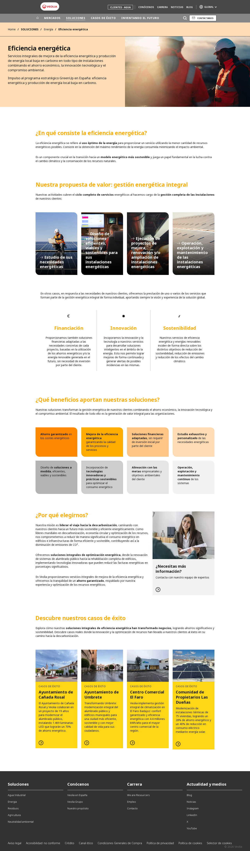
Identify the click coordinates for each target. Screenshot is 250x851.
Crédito (69, 843)
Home (12, 29)
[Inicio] (37, 18)
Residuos (13, 808)
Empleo (131, 801)
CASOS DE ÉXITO (103, 18)
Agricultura (14, 815)
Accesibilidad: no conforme (43, 843)
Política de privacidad (160, 843)
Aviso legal (14, 843)
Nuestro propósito (78, 808)
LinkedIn (192, 815)
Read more (183, 553)
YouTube (192, 828)
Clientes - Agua (120, 7)
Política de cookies (190, 843)
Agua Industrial (17, 795)
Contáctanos (205, 18)
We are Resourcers (138, 795)
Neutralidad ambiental (21, 821)
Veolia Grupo (75, 801)
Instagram (193, 808)
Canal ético (86, 843)
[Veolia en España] (49, 6)
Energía (48, 29)
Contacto (132, 808)
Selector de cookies (219, 843)
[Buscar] (185, 18)
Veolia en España (77, 795)
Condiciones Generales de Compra (120, 843)
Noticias (177, 7)
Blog (189, 7)
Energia (12, 801)
